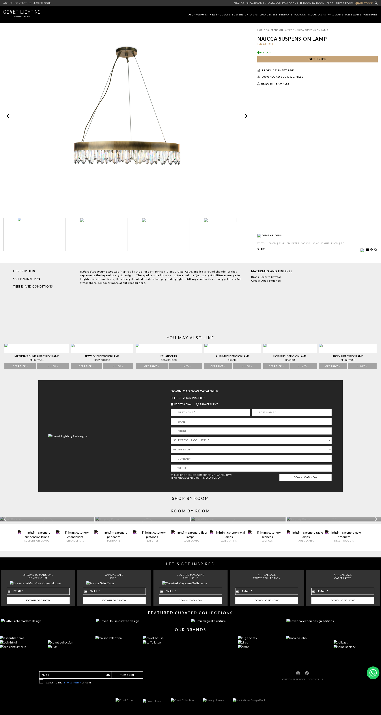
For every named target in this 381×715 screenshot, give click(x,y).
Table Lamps (353, 14)
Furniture (370, 14)
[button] (376, 519)
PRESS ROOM (344, 3)
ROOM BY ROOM (314, 3)
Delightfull (37, 360)
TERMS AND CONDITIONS (33, 286)
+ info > (53, 366)
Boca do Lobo (102, 360)
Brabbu (265, 44)
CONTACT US (23, 3)
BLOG (330, 3)
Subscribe (127, 675)
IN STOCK (366, 3)
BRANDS (239, 3)
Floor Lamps (317, 14)
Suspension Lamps (245, 14)
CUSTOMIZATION (26, 278)
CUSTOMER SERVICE (293, 679)
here (142, 282)
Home (261, 30)
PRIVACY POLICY (211, 478)
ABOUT (7, 3)
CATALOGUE (44, 3)
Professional (183, 404)
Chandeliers (268, 14)
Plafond (300, 14)
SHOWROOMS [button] (255, 3)
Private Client (209, 404)
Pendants (286, 14)
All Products (198, 14)
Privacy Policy (72, 683)
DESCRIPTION (24, 271)
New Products (220, 14)
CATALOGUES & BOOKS (283, 3)
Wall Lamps (335, 14)
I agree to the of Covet (69, 683)
